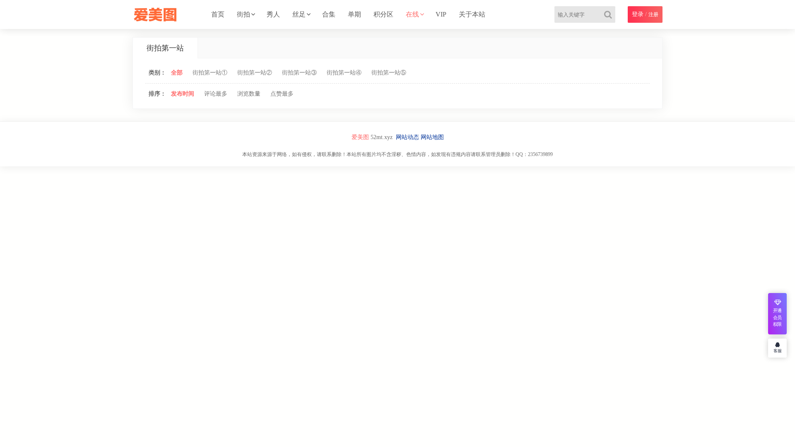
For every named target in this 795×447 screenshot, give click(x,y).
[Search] (609, 14)
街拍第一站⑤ (388, 73)
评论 (215, 94)
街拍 (243, 14)
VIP (441, 14)
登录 (637, 14)
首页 (217, 14)
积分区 (383, 14)
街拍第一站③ (299, 73)
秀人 (273, 14)
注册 (653, 14)
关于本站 (472, 14)
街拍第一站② (254, 73)
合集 (328, 14)
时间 (182, 94)
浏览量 (248, 94)
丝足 (299, 14)
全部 (177, 73)
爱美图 (360, 137)
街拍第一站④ (344, 73)
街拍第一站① (210, 73)
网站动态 (407, 137)
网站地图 (432, 137)
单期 (354, 14)
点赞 (282, 94)
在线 (412, 14)
